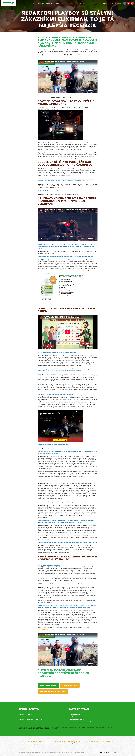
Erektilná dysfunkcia (76, 719)
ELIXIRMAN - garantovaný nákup (67, 743)
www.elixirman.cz (43, 629)
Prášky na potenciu (26, 722)
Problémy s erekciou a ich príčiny (81, 722)
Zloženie (49, 3)
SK (106, 3)
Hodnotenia (41, 3)
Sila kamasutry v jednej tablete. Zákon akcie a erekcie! (35, 743)
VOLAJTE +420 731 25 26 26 (99, 743)
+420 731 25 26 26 (116, 3)
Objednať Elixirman (48, 685)
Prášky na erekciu (25, 714)
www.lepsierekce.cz (45, 539)
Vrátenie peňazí (73, 3)
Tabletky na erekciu (26, 717)
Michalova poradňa (60, 3)
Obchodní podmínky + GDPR (107, 752)
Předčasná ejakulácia (77, 717)
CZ (103, 3)
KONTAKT (82, 3)
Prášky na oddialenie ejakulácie (31, 719)
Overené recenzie (70, 685)
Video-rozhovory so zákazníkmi (53, 691)
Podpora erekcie (74, 714)
